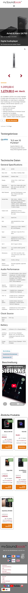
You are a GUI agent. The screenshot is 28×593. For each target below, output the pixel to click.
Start (2, 36)
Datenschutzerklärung (6, 566)
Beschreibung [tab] (6, 351)
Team (3, 578)
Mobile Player (7, 36)
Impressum (4, 565)
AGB (3, 568)
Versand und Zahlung (6, 569)
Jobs (3, 579)
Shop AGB (4, 571)
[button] (14, 6)
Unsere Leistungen (6, 581)
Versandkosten (8, 441)
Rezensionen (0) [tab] (7, 357)
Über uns (4, 576)
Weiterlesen (22, 447)
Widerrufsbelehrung (6, 572)
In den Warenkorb (12, 120)
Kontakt (3, 582)
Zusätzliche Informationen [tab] (10, 354)
